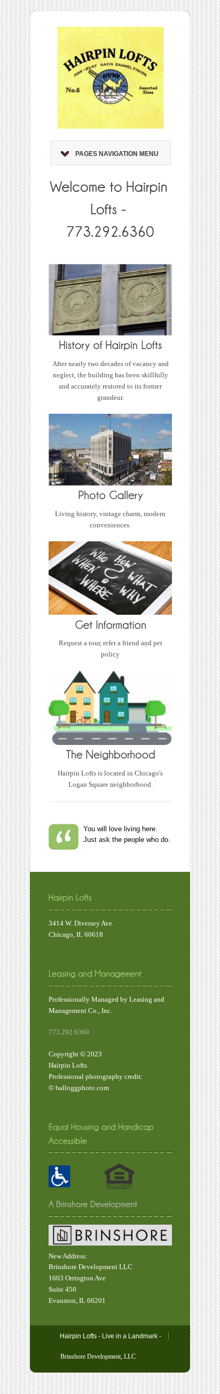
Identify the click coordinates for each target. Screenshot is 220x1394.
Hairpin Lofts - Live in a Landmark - (110, 1336)
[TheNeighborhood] (110, 754)
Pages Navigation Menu (117, 154)
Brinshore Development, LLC (98, 1356)
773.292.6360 (69, 1032)
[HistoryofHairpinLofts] (110, 344)
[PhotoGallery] (110, 494)
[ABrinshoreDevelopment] (93, 1204)
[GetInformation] (110, 623)
